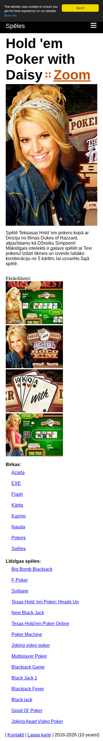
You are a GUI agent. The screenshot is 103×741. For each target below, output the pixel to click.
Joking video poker (30, 645)
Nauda (18, 526)
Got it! (80, 8)
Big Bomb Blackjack (31, 569)
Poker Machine (26, 634)
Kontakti (15, 734)
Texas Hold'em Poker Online (40, 623)
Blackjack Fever (27, 688)
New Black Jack (27, 612)
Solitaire (19, 591)
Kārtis (17, 505)
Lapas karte (39, 734)
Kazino (18, 516)
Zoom (72, 74)
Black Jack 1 (24, 677)
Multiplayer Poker (29, 656)
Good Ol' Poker (26, 710)
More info (10, 15)
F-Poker (19, 580)
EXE (16, 483)
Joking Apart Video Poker (37, 721)
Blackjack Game (28, 667)
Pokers (18, 537)
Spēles (15, 25)
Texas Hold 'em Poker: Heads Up (45, 601)
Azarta (18, 472)
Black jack (21, 699)
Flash (17, 494)
